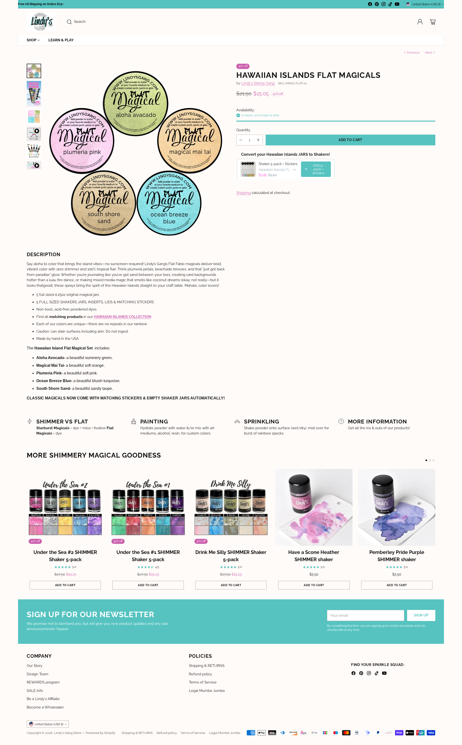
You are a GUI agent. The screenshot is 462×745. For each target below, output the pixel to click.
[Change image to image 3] (34, 116)
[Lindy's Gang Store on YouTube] (397, 5)
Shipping (243, 192)
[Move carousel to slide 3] (433, 460)
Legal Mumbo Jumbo (207, 691)
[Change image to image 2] (34, 94)
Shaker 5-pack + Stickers (278, 164)
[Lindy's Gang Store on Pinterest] (376, 5)
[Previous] (26, 530)
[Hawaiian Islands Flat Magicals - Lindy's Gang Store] (136, 153)
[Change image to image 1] (34, 71)
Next (428, 52)
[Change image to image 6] (34, 165)
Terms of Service (203, 682)
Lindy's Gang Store (67, 733)
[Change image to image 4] (34, 134)
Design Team (37, 674)
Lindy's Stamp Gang (258, 83)
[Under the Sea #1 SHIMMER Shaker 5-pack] (147, 507)
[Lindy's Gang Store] (42, 21)
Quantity (243, 130)
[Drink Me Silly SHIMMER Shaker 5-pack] (231, 507)
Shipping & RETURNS (207, 666)
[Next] (435, 530)
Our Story (34, 666)
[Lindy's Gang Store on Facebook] (370, 5)
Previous (413, 52)
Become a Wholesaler (45, 707)
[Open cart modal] (432, 21)
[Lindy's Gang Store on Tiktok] (390, 5)
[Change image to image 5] (34, 151)
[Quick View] (97, 475)
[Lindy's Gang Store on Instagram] (383, 5)
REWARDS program (43, 682)
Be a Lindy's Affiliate (43, 699)
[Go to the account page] (420, 21)
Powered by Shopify (100, 733)
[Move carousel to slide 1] (426, 460)
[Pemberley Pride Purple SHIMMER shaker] (396, 507)
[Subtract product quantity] (241, 140)
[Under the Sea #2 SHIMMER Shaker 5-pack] (65, 507)
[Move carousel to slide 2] (430, 460)
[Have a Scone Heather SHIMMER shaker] (313, 507)
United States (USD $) (426, 4)
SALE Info (35, 691)
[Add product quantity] (258, 140)
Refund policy (200, 674)
